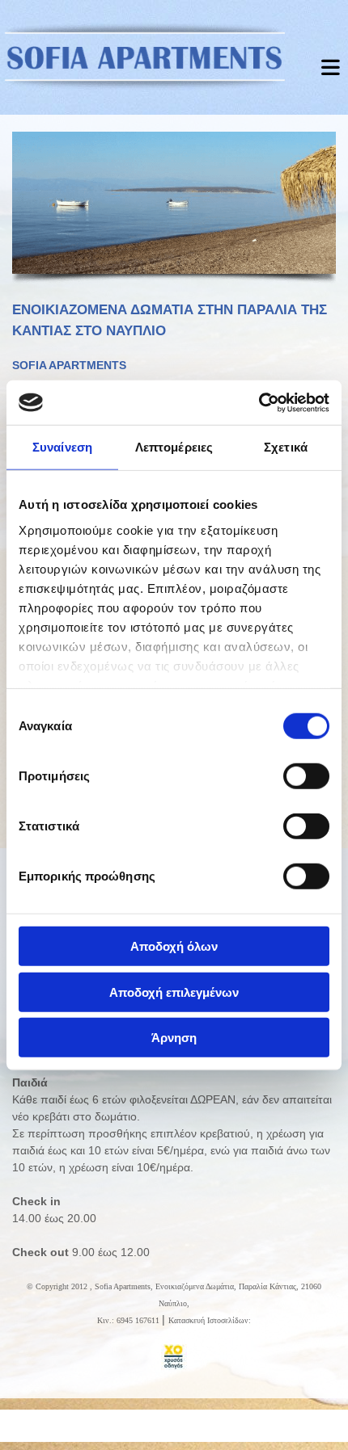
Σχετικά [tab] (286, 447)
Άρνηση (174, 1037)
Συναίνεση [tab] (62, 447)
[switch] (306, 776)
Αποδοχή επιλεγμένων (174, 991)
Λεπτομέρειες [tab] (174, 447)
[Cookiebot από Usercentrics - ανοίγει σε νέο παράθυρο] (258, 402)
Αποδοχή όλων (174, 946)
